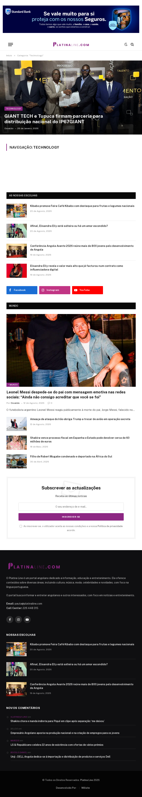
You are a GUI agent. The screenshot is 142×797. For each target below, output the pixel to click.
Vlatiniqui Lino (19, 717)
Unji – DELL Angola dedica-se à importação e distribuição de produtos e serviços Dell (60, 756)
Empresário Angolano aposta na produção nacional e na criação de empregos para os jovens (65, 732)
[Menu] (10, 44)
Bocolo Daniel (19, 752)
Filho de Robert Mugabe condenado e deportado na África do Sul (71, 456)
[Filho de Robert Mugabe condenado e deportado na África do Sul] (16, 461)
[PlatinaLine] (71, 44)
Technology (13, 109)
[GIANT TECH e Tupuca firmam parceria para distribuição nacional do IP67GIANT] (71, 98)
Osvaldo (8, 128)
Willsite (85, 787)
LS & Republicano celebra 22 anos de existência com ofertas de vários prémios (57, 744)
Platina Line (86, 780)
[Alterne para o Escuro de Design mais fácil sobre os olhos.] (126, 44)
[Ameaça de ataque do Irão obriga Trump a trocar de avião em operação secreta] (16, 424)
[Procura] (132, 44)
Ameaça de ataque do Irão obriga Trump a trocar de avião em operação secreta (80, 419)
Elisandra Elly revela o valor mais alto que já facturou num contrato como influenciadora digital (76, 267)
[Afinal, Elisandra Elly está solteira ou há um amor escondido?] (16, 231)
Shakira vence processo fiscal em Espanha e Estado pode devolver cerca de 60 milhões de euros (79, 439)
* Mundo (13, 385)
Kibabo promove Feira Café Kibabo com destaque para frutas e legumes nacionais (82, 205)
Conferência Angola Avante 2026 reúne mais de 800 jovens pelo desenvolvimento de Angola (81, 247)
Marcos (15, 740)
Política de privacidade (110, 526)
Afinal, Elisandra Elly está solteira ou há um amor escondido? (69, 225)
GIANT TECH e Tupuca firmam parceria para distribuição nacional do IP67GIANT (53, 118)
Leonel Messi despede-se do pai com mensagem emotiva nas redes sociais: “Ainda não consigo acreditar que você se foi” (66, 394)
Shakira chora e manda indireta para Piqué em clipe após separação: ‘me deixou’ (57, 721)
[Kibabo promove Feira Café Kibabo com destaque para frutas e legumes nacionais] (16, 211)
